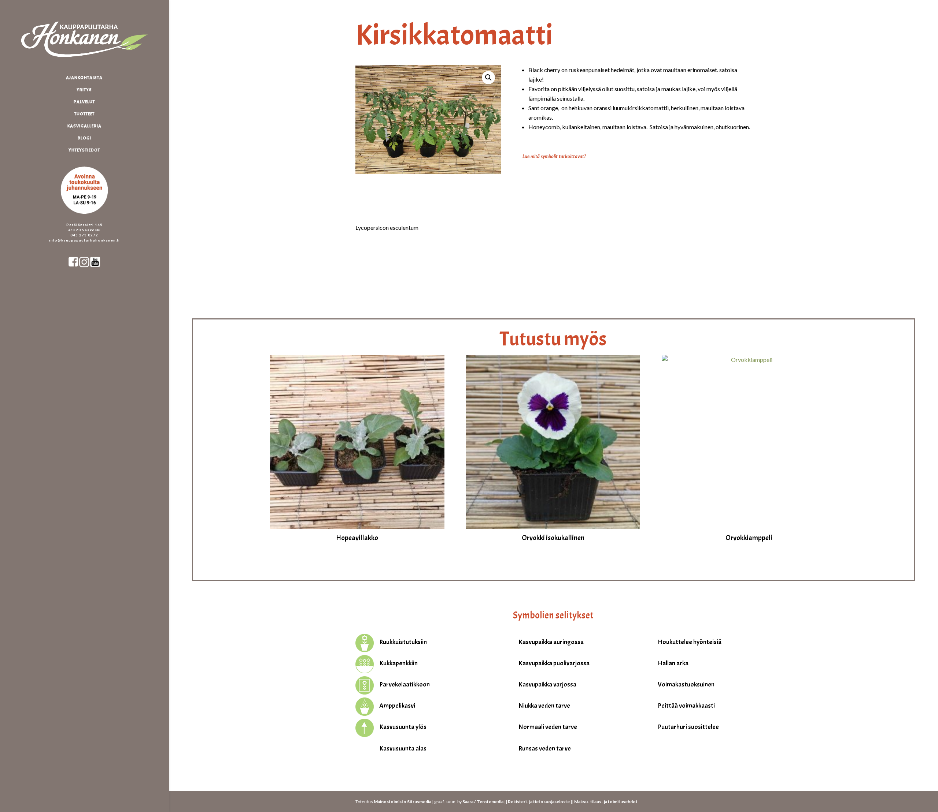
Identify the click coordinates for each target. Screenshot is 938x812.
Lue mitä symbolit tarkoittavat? (554, 156)
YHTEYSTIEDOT (84, 150)
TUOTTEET (84, 114)
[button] (488, 77)
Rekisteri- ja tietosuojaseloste (539, 801)
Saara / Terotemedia (482, 801)
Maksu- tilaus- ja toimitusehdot (606, 801)
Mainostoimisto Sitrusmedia (402, 801)
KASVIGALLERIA (84, 126)
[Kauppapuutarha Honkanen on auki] (92, 163)
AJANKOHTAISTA (84, 78)
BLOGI (84, 138)
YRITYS (84, 90)
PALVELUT (84, 102)
